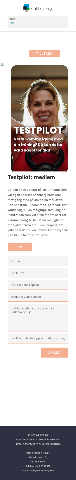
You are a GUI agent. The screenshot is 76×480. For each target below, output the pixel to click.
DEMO (20, 247)
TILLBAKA (44, 53)
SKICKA (54, 353)
